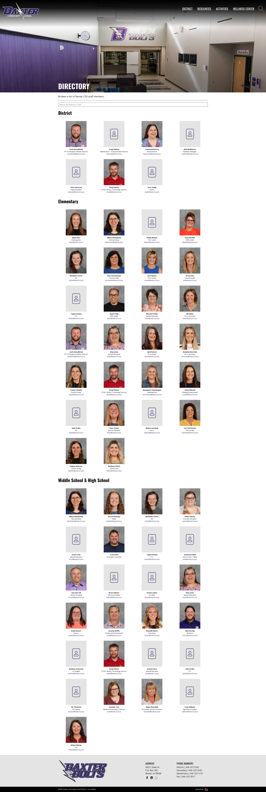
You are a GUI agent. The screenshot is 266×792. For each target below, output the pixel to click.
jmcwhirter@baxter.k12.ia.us (190, 154)
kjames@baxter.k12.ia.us (152, 597)
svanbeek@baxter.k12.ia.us (152, 432)
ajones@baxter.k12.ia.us (114, 356)
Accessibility (92, 789)
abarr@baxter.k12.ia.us (76, 242)
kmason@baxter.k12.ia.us (76, 635)
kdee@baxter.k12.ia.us (190, 280)
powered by (199, 789)
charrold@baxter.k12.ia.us (76, 597)
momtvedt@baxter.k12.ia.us (76, 673)
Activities (222, 8)
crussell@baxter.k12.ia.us (189, 394)
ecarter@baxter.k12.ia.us (76, 280)
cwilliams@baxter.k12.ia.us (190, 711)
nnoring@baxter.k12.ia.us (189, 635)
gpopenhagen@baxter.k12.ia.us (152, 394)
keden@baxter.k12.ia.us (190, 559)
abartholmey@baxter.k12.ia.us (114, 242)
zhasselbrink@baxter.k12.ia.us (76, 154)
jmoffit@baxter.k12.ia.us (114, 635)
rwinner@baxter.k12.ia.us (76, 749)
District (187, 8)
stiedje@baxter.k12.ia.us (152, 192)
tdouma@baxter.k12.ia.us (76, 318)
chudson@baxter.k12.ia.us (114, 154)
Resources (204, 8)
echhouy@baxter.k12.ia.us (190, 521)
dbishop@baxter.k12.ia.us (152, 242)
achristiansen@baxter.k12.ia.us (114, 280)
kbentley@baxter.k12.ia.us (114, 521)
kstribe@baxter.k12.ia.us (76, 432)
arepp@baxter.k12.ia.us (114, 711)
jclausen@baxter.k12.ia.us (152, 280)
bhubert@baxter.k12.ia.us (114, 597)
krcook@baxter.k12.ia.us (76, 559)
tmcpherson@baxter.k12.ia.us (152, 154)
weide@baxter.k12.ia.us (114, 318)
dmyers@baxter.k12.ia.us (152, 635)
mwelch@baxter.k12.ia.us (114, 471)
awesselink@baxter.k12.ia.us (152, 711)
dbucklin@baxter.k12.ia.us (190, 242)
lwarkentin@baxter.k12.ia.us (190, 432)
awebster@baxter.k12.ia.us (76, 471)
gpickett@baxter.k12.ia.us (114, 192)
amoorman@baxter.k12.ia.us (189, 356)
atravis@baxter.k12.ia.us (114, 432)
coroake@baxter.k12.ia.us (76, 394)
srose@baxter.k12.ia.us (152, 673)
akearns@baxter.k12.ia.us (151, 356)
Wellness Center (243, 8)
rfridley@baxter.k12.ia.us (152, 318)
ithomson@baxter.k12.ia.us (76, 711)
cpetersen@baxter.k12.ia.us (76, 192)
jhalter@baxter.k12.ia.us (190, 318)
